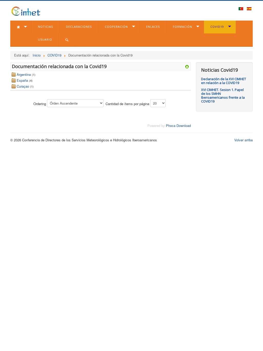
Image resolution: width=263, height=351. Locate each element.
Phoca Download (178, 125)
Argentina (24, 74)
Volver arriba (243, 139)
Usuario (45, 39)
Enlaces (153, 27)
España (22, 80)
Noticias (45, 27)
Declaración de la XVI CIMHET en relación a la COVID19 (223, 81)
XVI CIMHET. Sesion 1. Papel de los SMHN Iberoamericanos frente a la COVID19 (223, 95)
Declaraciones (79, 27)
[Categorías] (187, 66)
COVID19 (217, 27)
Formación (182, 27)
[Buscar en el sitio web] (67, 40)
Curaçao (23, 86)
